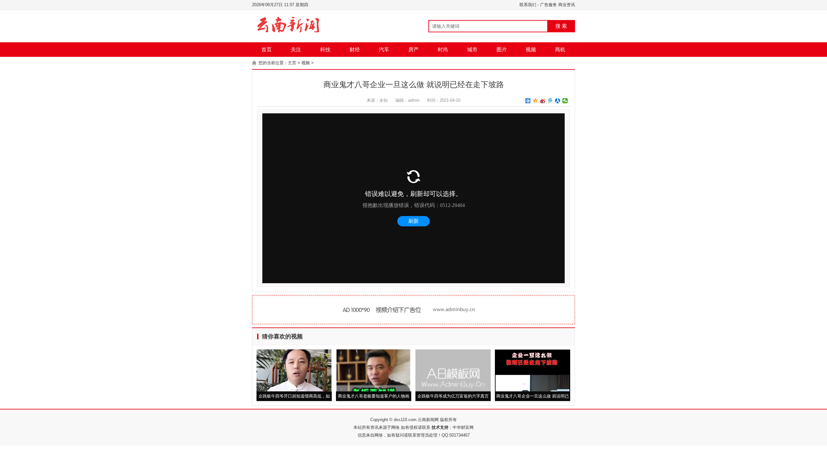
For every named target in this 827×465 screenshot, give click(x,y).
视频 (531, 49)
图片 (502, 49)
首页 (266, 49)
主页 (292, 62)
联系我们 (527, 4)
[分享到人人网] (557, 100)
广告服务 (548, 4)
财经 (355, 49)
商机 (560, 49)
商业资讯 (566, 4)
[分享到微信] (565, 100)
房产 (413, 49)
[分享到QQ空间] (535, 100)
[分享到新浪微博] (543, 100)
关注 (296, 49)
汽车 (384, 49)
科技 (325, 49)
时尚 (443, 49)
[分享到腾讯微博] (550, 100)
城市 (472, 49)
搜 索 (561, 26)
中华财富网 (463, 427)
